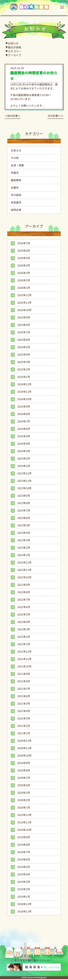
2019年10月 (24, 830)
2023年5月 (23, 525)
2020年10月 (24, 755)
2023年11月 (24, 481)
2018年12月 (24, 904)
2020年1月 (23, 807)
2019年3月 (23, 882)
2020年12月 (24, 741)
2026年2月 (23, 280)
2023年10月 (24, 488)
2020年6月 (23, 785)
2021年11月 (24, 659)
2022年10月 (24, 577)
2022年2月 (23, 637)
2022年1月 (23, 644)
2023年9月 (23, 496)
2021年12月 (24, 651)
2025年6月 (23, 340)
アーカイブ (14, 55)
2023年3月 (23, 540)
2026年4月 (23, 265)
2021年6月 (23, 696)
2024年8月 (23, 414)
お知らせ (13, 43)
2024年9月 (23, 406)
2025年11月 (24, 302)
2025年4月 (23, 354)
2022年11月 (24, 570)
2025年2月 (23, 369)
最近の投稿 (14, 47)
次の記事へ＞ (55, 116)
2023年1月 (23, 555)
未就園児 (16, 202)
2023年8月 (23, 503)
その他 (15, 158)
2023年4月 (23, 533)
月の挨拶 (16, 195)
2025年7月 (23, 332)
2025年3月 (23, 362)
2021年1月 (23, 733)
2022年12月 (24, 562)
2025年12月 (24, 295)
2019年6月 (23, 859)
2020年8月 (23, 770)
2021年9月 (23, 674)
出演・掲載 (17, 165)
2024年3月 (23, 451)
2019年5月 (23, 867)
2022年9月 (23, 585)
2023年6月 (23, 518)
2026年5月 (23, 258)
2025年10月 (24, 310)
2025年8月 (23, 325)
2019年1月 (23, 896)
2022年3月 (23, 629)
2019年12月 (24, 815)
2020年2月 (23, 800)
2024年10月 (24, 399)
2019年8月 (23, 844)
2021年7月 (23, 689)
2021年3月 (23, 718)
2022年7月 (23, 599)
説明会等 (16, 210)
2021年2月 (23, 726)
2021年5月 (23, 703)
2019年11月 (24, 822)
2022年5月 (23, 614)
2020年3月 (23, 793)
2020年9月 (23, 763)
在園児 (15, 187)
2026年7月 (23, 243)
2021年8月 (23, 681)
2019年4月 (23, 874)
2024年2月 (23, 458)
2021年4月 (23, 711)
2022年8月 (23, 592)
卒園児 (15, 173)
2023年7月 (23, 510)
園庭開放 (16, 180)
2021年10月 (24, 666)
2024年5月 (23, 436)
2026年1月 (23, 288)
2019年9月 (23, 837)
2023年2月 (23, 547)
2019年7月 (23, 852)
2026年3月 (23, 273)
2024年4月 (23, 444)
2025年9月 (23, 317)
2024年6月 (23, 429)
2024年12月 (24, 384)
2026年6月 (23, 250)
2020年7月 (23, 778)
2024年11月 (24, 392)
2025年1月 (23, 377)
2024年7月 (23, 421)
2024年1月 (23, 466)
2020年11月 (24, 748)
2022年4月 (23, 622)
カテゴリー (14, 51)
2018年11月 (24, 911)
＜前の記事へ (12, 116)
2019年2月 (23, 889)
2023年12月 (24, 473)
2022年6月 (23, 607)
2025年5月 (23, 347)
